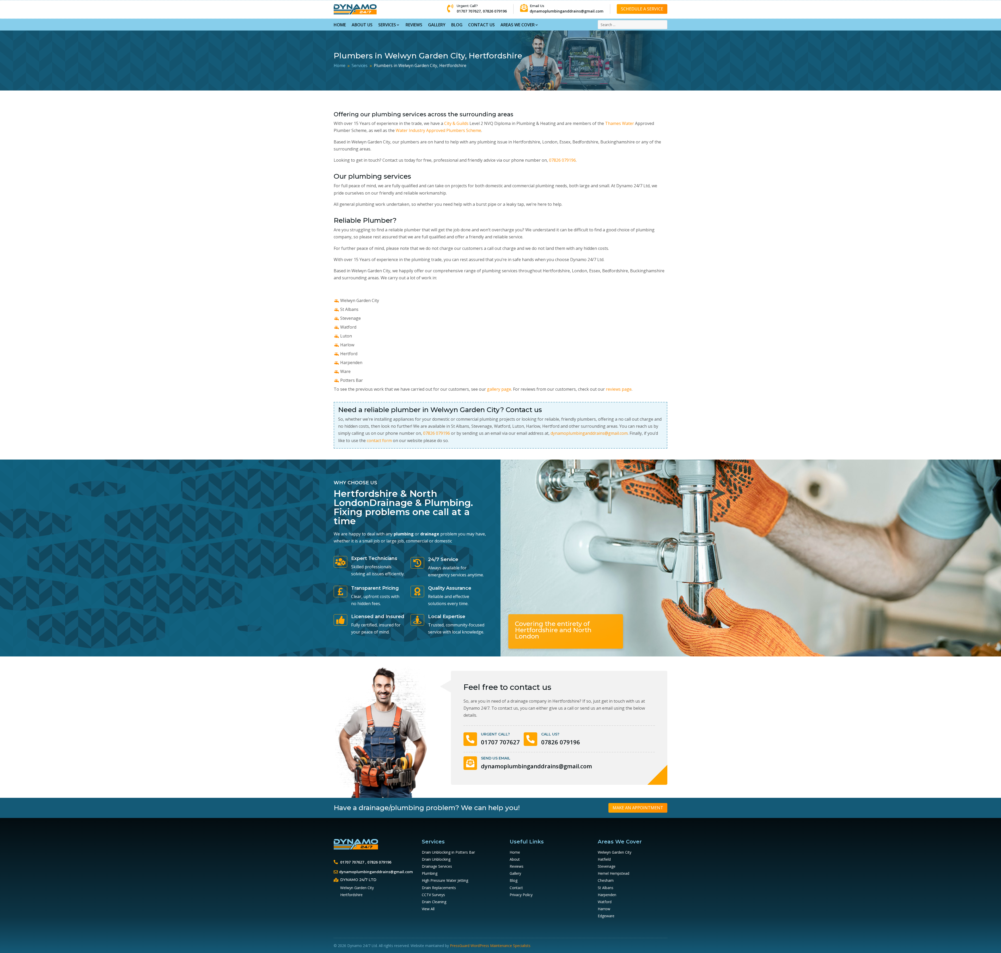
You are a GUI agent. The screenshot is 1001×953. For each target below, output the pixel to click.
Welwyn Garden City (614, 852)
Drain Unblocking (436, 859)
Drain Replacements (439, 887)
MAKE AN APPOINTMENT (638, 808)
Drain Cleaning (434, 901)
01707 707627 (469, 11)
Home (340, 25)
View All (428, 908)
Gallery (436, 25)
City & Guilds (456, 123)
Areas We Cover (517, 25)
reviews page (619, 389)
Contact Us (481, 25)
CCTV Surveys (433, 894)
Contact (516, 887)
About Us (362, 25)
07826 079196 (495, 11)
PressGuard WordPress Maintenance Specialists (490, 945)
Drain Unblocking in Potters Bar (448, 852)
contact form (379, 440)
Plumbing (429, 873)
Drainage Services (437, 866)
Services (387, 25)
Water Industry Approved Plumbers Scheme (438, 130)
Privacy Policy (521, 894)
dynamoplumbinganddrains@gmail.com (566, 11)
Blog (456, 25)
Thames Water (619, 123)
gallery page (499, 389)
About (515, 859)
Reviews (414, 25)
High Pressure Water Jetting (445, 880)
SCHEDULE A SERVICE (642, 9)
